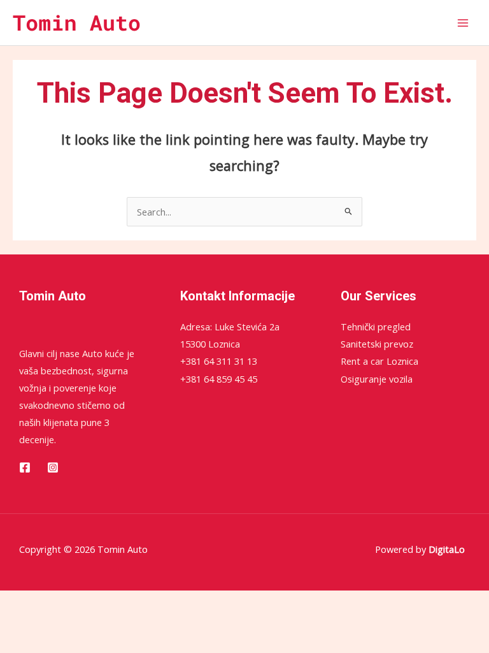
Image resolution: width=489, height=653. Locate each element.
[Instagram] (53, 467)
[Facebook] (25, 467)
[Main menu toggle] (463, 23)
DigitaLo (447, 549)
